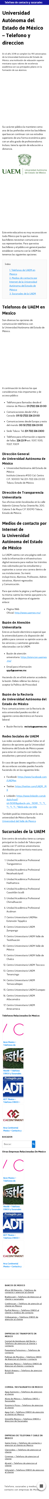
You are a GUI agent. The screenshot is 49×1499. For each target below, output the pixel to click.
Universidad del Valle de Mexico (19, 821)
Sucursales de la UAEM (22, 293)
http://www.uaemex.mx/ (28, 612)
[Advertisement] (24, 99)
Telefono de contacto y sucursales (23, 2)
